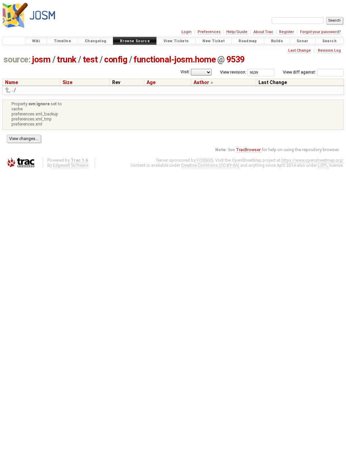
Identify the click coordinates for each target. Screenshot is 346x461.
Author (201, 82)
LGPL (323, 165)
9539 (235, 59)
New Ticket (213, 41)
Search (329, 41)
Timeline (62, 41)
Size (67, 82)
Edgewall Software (70, 165)
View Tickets (176, 41)
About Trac (263, 32)
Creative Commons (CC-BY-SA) (210, 165)
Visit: (185, 71)
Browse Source (135, 41)
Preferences (209, 32)
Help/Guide (236, 32)
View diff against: (300, 72)
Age (151, 82)
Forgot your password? (320, 32)
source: (17, 59)
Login (186, 32)
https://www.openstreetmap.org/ (312, 160)
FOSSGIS (205, 160)
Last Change (299, 50)
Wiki (36, 41)
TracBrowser (248, 149)
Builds (277, 41)
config (115, 59)
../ (14, 90)
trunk (66, 59)
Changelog (95, 41)
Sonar (302, 41)
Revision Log (329, 50)
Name (11, 82)
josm (41, 59)
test (90, 59)
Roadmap (248, 41)
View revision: (233, 72)
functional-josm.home (174, 59)
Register (286, 32)
